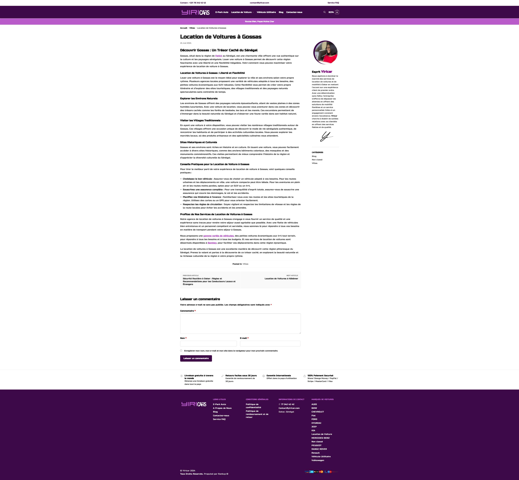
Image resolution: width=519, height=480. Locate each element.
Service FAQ (333, 3)
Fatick (218, 56)
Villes (192, 28)
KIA (313, 430)
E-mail (244, 338)
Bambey (212, 243)
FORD (314, 419)
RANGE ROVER (319, 449)
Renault (316, 453)
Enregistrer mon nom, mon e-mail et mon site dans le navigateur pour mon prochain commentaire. (231, 351)
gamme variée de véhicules (218, 236)
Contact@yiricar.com (289, 408)
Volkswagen (318, 460)
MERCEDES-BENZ (321, 438)
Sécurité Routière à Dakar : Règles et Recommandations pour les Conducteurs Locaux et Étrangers (209, 281)
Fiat (314, 415)
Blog (314, 156)
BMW (314, 408)
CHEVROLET (318, 412)
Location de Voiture (322, 434)
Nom (183, 338)
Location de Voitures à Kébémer (281, 278)
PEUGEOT (316, 445)
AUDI (314, 404)
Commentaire (188, 311)
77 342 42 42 (287, 404)
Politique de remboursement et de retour (257, 414)
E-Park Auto (219, 404)
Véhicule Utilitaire (321, 456)
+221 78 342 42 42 (197, 3)
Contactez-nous (221, 415)
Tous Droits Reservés (191, 474)
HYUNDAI (316, 423)
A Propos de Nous (222, 408)
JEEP (314, 426)
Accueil (183, 28)
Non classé (317, 160)
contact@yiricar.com (259, 3)
